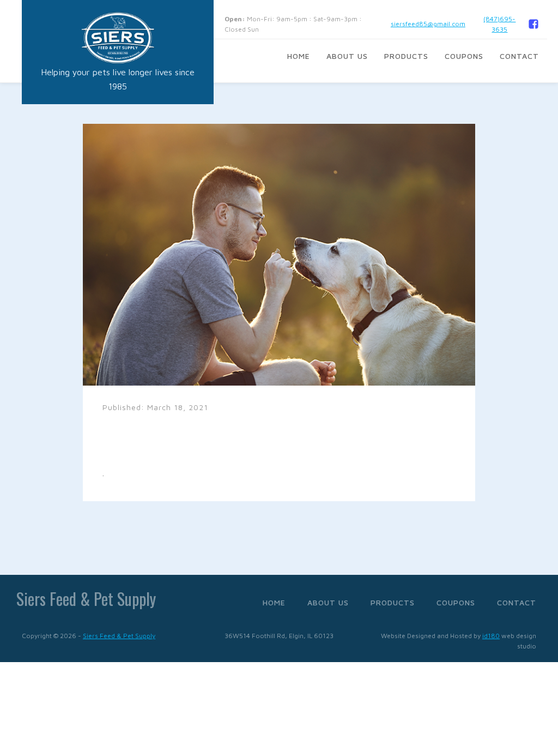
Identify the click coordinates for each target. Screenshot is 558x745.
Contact (519, 56)
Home (298, 56)
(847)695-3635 (499, 24)
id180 (491, 636)
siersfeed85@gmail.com (428, 24)
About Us (347, 56)
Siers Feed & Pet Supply (119, 636)
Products (406, 56)
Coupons (464, 56)
